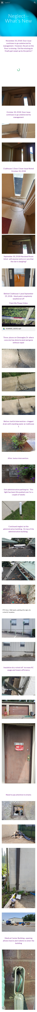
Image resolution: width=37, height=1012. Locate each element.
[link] (18, 318)
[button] (2, 2)
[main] (18, 18)
